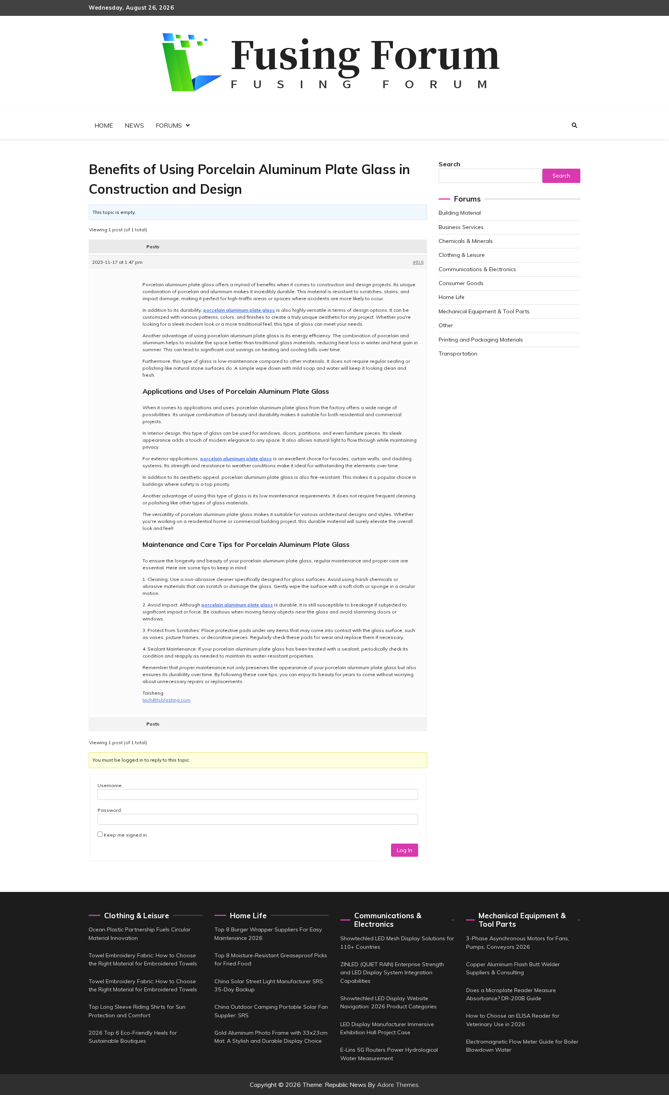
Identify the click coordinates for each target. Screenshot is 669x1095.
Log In (404, 850)
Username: (110, 785)
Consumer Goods (461, 283)
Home (103, 125)
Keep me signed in (125, 835)
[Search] (574, 125)
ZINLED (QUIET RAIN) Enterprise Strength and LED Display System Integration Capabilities (392, 972)
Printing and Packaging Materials (481, 339)
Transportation (458, 353)
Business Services (461, 227)
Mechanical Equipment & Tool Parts (484, 311)
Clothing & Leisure (462, 254)
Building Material (460, 212)
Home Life (452, 297)
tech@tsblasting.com (166, 700)
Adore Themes (398, 1084)
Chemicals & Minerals (466, 240)
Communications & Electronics (477, 269)
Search (449, 164)
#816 (418, 262)
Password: (110, 810)
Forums (169, 125)
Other (446, 325)
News (134, 125)
